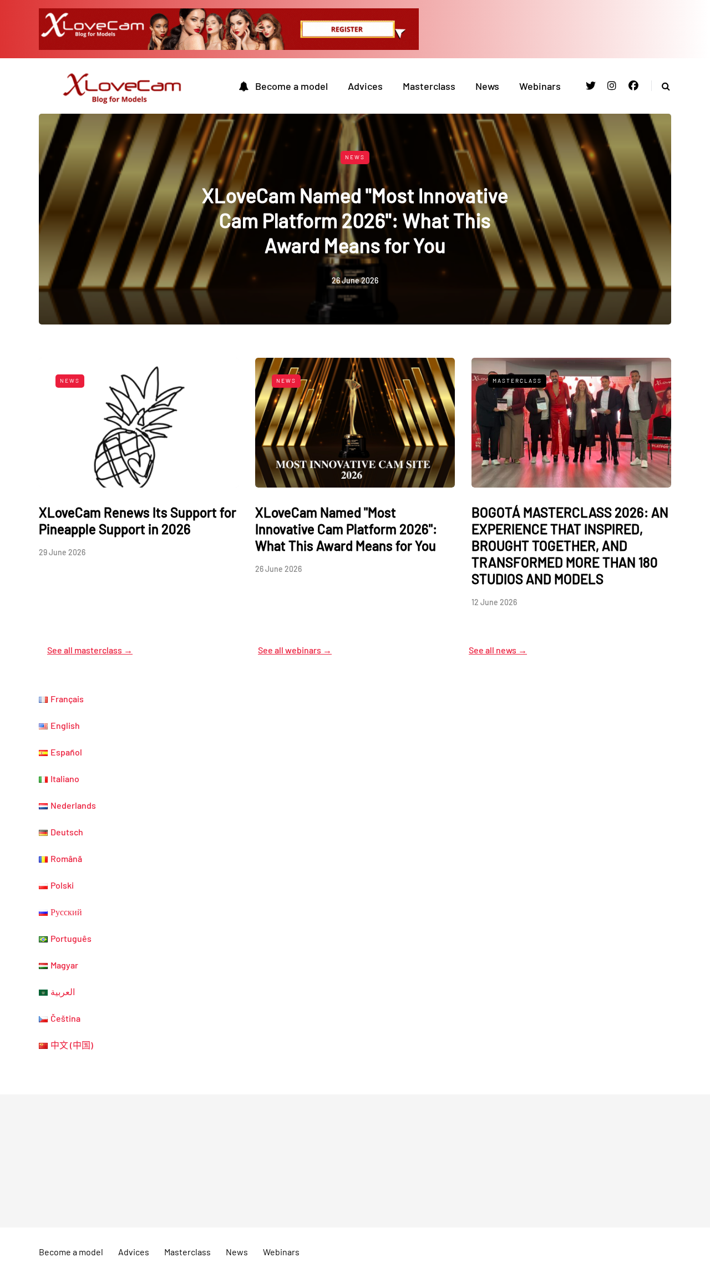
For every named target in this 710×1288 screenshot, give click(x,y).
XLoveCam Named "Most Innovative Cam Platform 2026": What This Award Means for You (355, 220)
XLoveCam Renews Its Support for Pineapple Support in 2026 (137, 520)
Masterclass (429, 86)
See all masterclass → (90, 650)
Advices (365, 86)
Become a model (291, 86)
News (487, 86)
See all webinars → (295, 650)
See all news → (498, 650)
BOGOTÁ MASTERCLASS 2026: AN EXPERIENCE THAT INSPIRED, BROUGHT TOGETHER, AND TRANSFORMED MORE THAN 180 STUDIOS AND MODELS (569, 545)
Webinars (540, 86)
